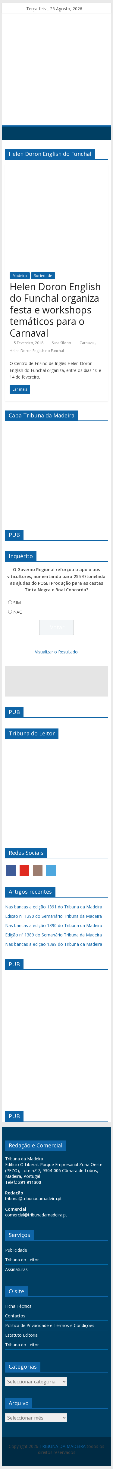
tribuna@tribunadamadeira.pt (33, 1198)
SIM (17, 603)
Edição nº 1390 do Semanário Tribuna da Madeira (53, 916)
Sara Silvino (61, 342)
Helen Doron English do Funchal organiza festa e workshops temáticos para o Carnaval (55, 309)
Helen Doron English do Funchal (37, 350)
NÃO (18, 612)
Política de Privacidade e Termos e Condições (49, 1325)
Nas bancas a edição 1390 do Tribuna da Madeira (53, 925)
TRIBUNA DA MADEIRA (62, 1446)
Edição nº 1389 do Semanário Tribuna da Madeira (53, 935)
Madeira (20, 275)
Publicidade (16, 1250)
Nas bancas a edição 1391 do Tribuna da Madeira (53, 907)
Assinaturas (16, 1269)
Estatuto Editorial (22, 1335)
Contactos (15, 1316)
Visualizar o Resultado (56, 652)
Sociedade (43, 275)
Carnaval (87, 342)
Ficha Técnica (18, 1306)
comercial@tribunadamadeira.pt (36, 1215)
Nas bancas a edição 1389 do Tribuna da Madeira (53, 944)
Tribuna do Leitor (22, 1260)
